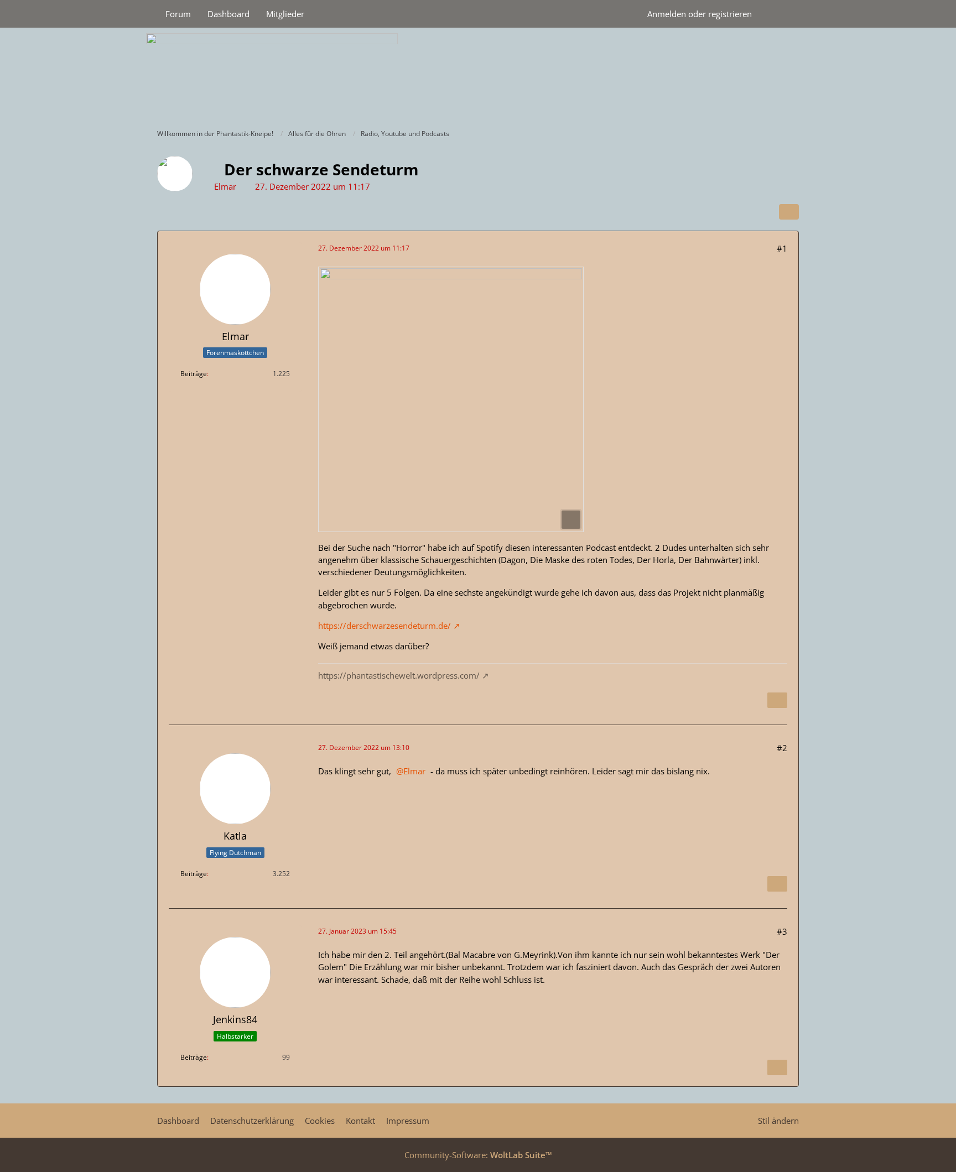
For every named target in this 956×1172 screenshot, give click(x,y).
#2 (782, 747)
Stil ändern (778, 1120)
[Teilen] (789, 212)
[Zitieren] (777, 700)
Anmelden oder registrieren (699, 13)
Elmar (225, 186)
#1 (782, 248)
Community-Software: (478, 1154)
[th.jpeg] (451, 399)
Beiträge (193, 373)
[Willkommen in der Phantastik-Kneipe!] (478, 75)
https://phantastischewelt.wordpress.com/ (399, 675)
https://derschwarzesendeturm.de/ (384, 625)
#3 (782, 931)
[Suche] (779, 14)
